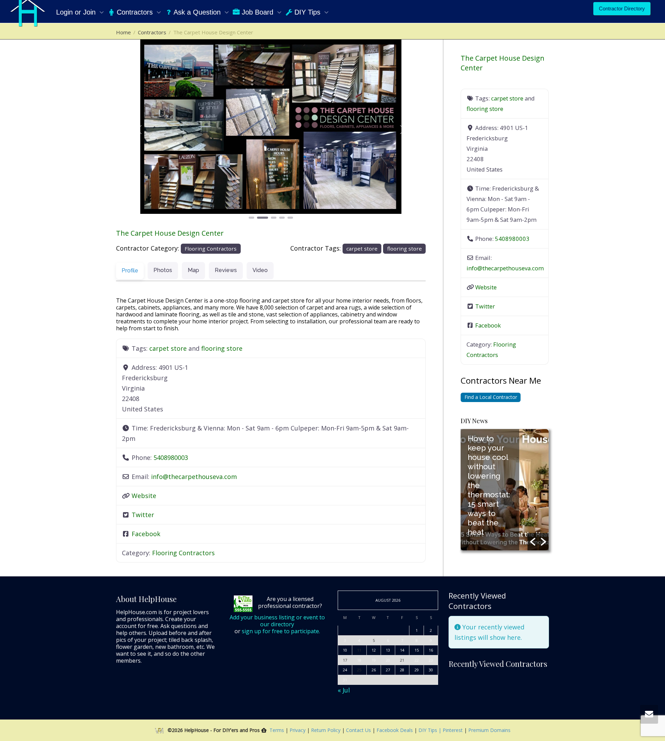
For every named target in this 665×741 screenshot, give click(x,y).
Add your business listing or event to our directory (277, 620)
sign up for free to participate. (281, 631)
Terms (276, 730)
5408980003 (170, 457)
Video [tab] (260, 270)
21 (402, 660)
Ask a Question (197, 12)
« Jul (344, 690)
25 (359, 669)
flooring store (404, 248)
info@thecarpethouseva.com (194, 476)
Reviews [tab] (226, 270)
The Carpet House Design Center (170, 233)
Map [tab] (193, 270)
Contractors (135, 12)
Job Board (257, 12)
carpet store (362, 248)
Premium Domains (489, 730)
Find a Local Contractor (490, 397)
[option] (505, 489)
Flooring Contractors (211, 248)
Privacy (298, 730)
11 (359, 650)
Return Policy (326, 730)
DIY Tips (307, 12)
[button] (139, 130)
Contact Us (359, 730)
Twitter (143, 515)
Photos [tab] (162, 270)
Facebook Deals (395, 730)
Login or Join (77, 12)
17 (345, 660)
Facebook (146, 534)
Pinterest (453, 730)
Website (144, 495)
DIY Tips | (429, 730)
